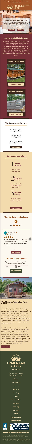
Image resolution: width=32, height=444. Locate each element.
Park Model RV (16, 382)
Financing (16, 407)
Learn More (6, 347)
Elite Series (20, 29)
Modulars (16, 386)
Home (16, 379)
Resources (16, 389)
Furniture (16, 403)
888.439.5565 (17, 2)
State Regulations (16, 420)
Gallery (16, 396)
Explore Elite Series (16, 114)
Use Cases (16, 410)
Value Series (11, 29)
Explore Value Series (16, 84)
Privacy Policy (21, 435)
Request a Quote (16, 147)
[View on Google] (5, 233)
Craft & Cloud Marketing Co (22, 440)
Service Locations (16, 400)
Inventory (16, 393)
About (16, 413)
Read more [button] (7, 245)
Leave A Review (16, 252)
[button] (2, 238)
